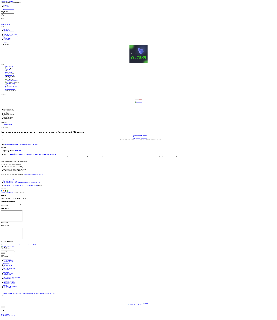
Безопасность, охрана (8, 261)
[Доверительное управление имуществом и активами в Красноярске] (20, 144)
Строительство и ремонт (9, 282)
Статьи (5, 42)
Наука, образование (8, 273)
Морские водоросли (10, 89)
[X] (5, 191)
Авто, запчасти (7, 259)
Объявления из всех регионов (8, 315)
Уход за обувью (8, 77)
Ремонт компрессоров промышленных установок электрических (19, 183)
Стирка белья (8, 69)
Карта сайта (6, 40)
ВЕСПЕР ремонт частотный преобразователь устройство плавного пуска (21, 182)
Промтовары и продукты (9, 279)
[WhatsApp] (7, 191)
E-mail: (2, 12)
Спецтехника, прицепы (9, 283)
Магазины (6, 6)
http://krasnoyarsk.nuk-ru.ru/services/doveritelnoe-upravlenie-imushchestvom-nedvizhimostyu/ (33, 154)
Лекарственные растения (11, 86)
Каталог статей (7, 38)
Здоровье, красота (7, 265)
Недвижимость (7, 274)
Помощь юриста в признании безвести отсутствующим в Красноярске (20, 185)
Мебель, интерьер (7, 270)
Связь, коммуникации (8, 281)
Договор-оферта (7, 39)
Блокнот (6, 5)
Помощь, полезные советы (10, 34)
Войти (2, 18)
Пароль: (2, 15)
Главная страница (7, 293)
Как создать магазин (8, 35)
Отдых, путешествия (8, 278)
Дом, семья (6, 263)
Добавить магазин (7, 7)
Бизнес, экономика (8, 260)
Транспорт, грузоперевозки (10, 286)
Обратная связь (16, 293)
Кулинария (6, 269)
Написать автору (5, 192)
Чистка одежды (8, 72)
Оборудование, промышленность (11, 277)
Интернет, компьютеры (9, 268)
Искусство (6, 266)
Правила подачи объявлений (10, 37)
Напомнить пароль (5, 24)
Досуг (4, 264)
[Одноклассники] (3, 191)
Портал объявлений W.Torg (10, 181)
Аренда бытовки (7, 124)
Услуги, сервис (7, 287)
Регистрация (4, 21)
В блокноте (6, 119)
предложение (18, 150)
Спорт (5, 285)
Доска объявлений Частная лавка (11, 179)
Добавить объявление (8, 9)
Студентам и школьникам (11, 80)
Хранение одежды (9, 75)
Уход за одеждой (9, 66)
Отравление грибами (10, 83)
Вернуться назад (5, 314)
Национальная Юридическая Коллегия (33, 174)
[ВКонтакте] (1, 191)
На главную (6, 29)
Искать (2, 252)
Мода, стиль (6, 272)
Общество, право (7, 276)
